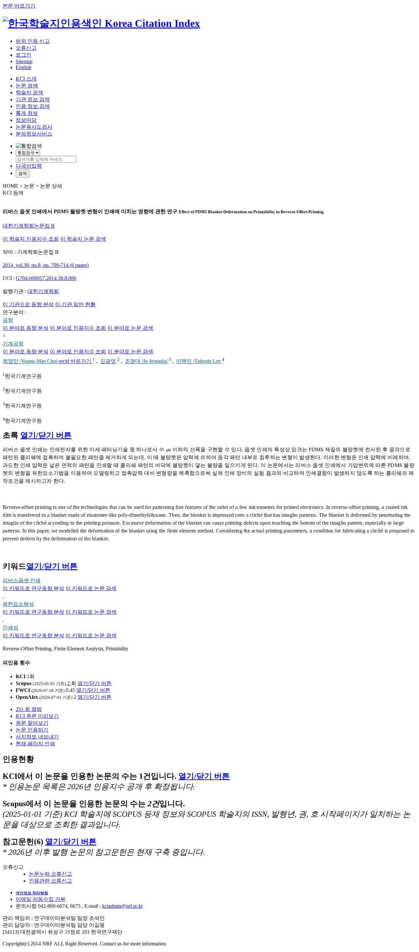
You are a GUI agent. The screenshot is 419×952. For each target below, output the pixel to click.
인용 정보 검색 (33, 106)
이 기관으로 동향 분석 (28, 304)
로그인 (23, 55)
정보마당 (26, 120)
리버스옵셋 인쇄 (22, 580)
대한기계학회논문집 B (29, 226)
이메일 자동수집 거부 (40, 899)
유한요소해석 (18, 604)
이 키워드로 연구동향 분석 (33, 588)
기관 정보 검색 (33, 99)
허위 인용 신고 (33, 41)
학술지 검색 (29, 92)
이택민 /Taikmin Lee (199, 361)
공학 (8, 320)
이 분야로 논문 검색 (130, 328)
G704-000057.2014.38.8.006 (46, 278)
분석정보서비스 (34, 134)
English (23, 67)
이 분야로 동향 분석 (25, 328)
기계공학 (13, 343)
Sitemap (24, 61)
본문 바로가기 (19, 6)
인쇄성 (10, 627)
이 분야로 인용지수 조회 (78, 328)
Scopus (23, 683)
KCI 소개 (26, 79)
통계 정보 (27, 113)
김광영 (108, 361)
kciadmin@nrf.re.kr (122, 906)
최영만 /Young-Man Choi (31, 361)
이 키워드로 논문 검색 (91, 588)
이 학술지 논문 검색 (83, 239)
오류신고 (26, 48)
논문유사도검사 (34, 127)
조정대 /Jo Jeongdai (147, 361)
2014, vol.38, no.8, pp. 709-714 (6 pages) (46, 265)
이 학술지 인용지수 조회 (31, 239)
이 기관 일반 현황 (75, 304)
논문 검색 (27, 85)
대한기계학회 (43, 291)
